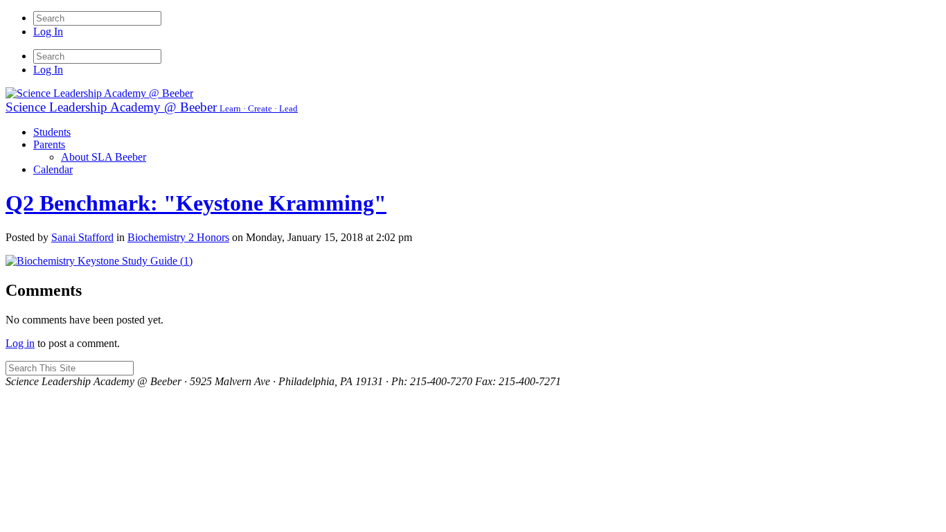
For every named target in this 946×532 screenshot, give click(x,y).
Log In (48, 31)
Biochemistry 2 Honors (178, 237)
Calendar (53, 169)
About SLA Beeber (103, 157)
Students (52, 132)
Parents (49, 144)
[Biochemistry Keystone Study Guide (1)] (99, 261)
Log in (20, 343)
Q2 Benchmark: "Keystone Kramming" (196, 202)
